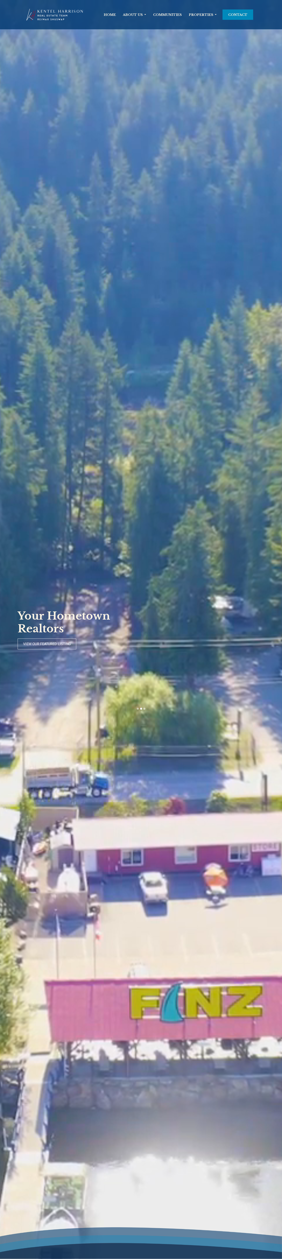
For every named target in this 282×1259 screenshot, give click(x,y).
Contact (237, 15)
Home (110, 15)
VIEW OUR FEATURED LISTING (47, 644)
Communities (167, 15)
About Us (133, 15)
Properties (201, 15)
